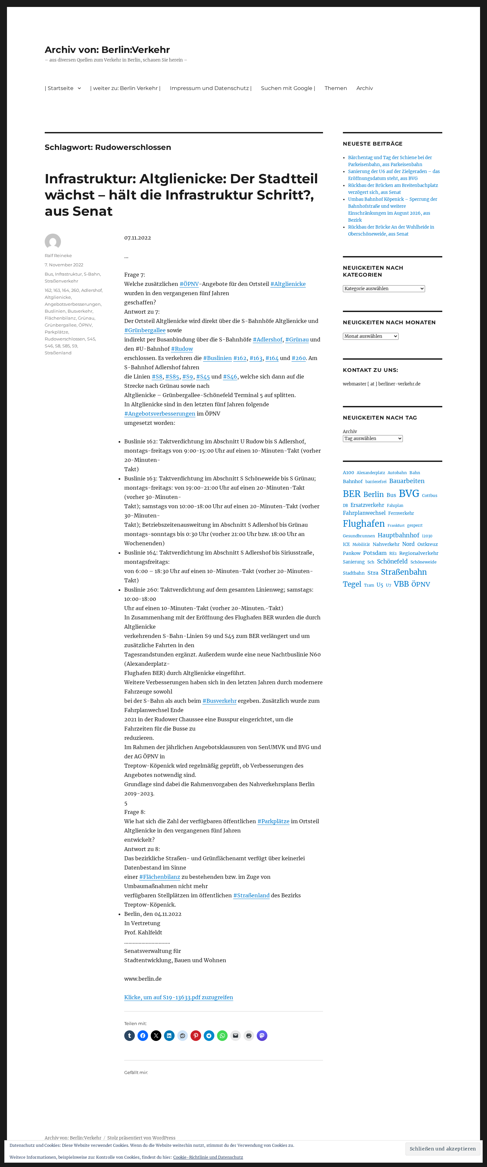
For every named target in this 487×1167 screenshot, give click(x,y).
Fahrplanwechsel (364, 513)
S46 (49, 345)
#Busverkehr (219, 700)
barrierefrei (376, 481)
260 (75, 290)
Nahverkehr (386, 544)
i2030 (427, 536)
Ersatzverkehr (367, 505)
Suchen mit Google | (288, 88)
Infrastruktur (68, 274)
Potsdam (375, 553)
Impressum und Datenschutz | (211, 88)
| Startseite (59, 88)
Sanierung (354, 562)
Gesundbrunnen (359, 535)
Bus (49, 274)
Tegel (352, 584)
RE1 (393, 553)
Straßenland (58, 352)
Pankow (351, 553)
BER (352, 493)
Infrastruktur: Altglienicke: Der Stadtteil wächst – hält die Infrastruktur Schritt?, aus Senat (181, 194)
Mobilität (361, 544)
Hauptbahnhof (398, 535)
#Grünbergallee (145, 330)
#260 (299, 358)
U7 (388, 585)
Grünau (86, 318)
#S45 (203, 376)
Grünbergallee (61, 325)
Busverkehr (80, 311)
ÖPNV (85, 325)
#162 (239, 358)
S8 (57, 345)
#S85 (172, 376)
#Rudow (182, 348)
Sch (370, 562)
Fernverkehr (401, 513)
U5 (380, 585)
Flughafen (364, 523)
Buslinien (55, 311)
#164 (272, 358)
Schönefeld (392, 561)
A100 (348, 472)
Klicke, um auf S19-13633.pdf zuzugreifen (178, 997)
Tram (369, 585)
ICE (346, 544)
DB (345, 505)
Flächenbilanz (60, 318)
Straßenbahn (404, 572)
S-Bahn (92, 274)
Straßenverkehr (61, 281)
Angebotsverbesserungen (73, 304)
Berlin (373, 494)
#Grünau (297, 339)
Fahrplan (395, 505)
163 (56, 290)
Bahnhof (353, 481)
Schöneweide (423, 562)
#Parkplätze (273, 821)
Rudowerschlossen (65, 338)
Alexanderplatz (371, 473)
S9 (74, 345)
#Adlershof (267, 339)
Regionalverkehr (419, 553)
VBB (401, 584)
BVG (409, 493)
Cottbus (429, 495)
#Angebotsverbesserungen (159, 413)
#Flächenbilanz (159, 877)
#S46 (230, 376)
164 (65, 290)
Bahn (414, 472)
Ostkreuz (427, 544)
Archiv (350, 431)
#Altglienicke (288, 284)
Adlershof (91, 290)
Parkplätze (56, 332)
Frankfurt (396, 525)
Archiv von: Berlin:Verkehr (107, 49)
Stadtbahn (354, 573)
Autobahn (397, 472)
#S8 (157, 376)
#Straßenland (251, 895)
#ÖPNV (189, 284)
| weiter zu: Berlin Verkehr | (125, 88)
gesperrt (415, 525)
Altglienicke (58, 297)
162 (48, 290)
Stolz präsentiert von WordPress (141, 1138)
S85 (66, 345)
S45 (91, 338)
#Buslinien (217, 358)
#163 (255, 358)
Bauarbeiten (407, 481)
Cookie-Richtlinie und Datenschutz (208, 1157)
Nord (408, 544)
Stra (372, 572)
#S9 (187, 376)
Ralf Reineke (58, 255)
